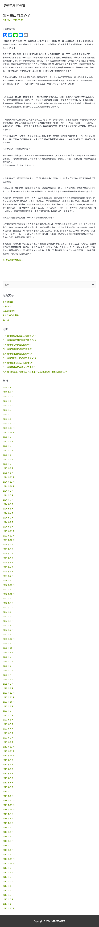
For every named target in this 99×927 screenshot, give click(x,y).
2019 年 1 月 (8, 796)
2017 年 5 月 (8, 885)
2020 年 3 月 (8, 733)
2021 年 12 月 (9, 638)
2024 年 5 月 (8, 508)
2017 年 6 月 (8, 881)
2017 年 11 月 (9, 858)
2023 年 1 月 (8, 580)
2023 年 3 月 (8, 571)
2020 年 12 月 (9, 692)
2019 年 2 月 (8, 791)
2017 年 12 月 (9, 854)
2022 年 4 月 (8, 620)
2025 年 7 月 (8, 445)
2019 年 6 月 (8, 773)
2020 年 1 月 (8, 742)
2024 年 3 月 (8, 517)
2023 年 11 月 (9, 535)
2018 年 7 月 (8, 823)
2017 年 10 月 (9, 863)
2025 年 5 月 (8, 454)
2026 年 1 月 (8, 418)
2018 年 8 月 (8, 818)
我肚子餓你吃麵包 (11, 315)
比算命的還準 (9, 310)
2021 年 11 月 (9, 643)
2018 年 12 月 (9, 800)
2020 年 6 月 (8, 719)
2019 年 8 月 (8, 764)
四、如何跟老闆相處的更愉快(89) (18, 349)
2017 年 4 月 (8, 890)
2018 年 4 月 (8, 836)
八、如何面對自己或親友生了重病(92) (20, 367)
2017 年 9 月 (8, 867)
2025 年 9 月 (8, 436)
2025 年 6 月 (8, 450)
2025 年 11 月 (9, 427)
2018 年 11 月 (9, 805)
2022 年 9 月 (8, 598)
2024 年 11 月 (9, 481)
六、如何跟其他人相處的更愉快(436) (19, 358)
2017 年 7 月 (8, 876)
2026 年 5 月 (8, 400)
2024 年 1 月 (8, 526)
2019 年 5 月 (8, 778)
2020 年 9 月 (8, 706)
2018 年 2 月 (8, 845)
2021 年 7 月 (8, 661)
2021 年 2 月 (8, 683)
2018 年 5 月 (8, 831)
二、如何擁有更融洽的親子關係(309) (19, 340)
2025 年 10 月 (9, 432)
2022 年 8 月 (8, 603)
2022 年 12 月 (9, 584)
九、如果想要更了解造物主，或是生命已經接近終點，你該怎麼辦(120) (35, 371)
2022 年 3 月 (8, 625)
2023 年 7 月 (8, 553)
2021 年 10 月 (9, 647)
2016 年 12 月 (9, 908)
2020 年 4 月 (8, 728)
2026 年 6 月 (8, 396)
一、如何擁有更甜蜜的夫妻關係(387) (19, 335)
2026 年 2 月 (8, 414)
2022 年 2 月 (8, 629)
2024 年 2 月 (8, 522)
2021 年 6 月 (8, 665)
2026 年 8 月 (8, 387)
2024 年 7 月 (8, 499)
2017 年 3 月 (8, 894)
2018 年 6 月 (8, 827)
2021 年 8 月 (8, 656)
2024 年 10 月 (9, 486)
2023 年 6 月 (8, 558)
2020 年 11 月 (9, 697)
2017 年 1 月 (8, 903)
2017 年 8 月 (8, 872)
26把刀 (6, 319)
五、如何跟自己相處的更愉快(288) (18, 353)
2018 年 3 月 (8, 840)
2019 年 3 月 (8, 787)
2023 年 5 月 (8, 562)
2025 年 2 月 (8, 468)
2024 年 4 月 (8, 513)
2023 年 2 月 (8, 575)
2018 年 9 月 (8, 814)
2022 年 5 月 (8, 616)
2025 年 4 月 (8, 459)
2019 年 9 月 (8, 760)
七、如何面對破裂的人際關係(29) (18, 362)
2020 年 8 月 (8, 710)
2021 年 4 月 (8, 674)
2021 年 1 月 (8, 688)
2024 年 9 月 (8, 490)
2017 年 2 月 (8, 899)
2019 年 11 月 (9, 751)
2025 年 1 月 (8, 472)
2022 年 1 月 (8, 634)
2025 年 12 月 (9, 423)
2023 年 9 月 (8, 544)
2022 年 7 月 (8, 607)
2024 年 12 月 (9, 477)
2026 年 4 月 (8, 405)
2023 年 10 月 (9, 540)
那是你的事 (8, 301)
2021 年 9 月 (8, 652)
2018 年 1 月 (8, 849)
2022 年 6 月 (8, 611)
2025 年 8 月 (8, 441)
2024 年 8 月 (8, 495)
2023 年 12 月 (9, 531)
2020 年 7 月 (8, 715)
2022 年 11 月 (9, 589)
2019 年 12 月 (9, 746)
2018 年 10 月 (9, 809)
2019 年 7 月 (8, 769)
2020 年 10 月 (9, 701)
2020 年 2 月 (8, 737)
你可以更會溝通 (14, 5)
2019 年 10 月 (9, 755)
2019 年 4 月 (8, 782)
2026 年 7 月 (8, 391)
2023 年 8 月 (8, 549)
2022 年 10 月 (9, 594)
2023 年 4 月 (8, 567)
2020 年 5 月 (8, 724)
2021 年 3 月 (8, 679)
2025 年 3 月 (8, 463)
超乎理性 (7, 306)
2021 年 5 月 (8, 670)
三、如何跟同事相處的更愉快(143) (18, 344)
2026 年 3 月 (8, 409)
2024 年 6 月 (8, 504)
